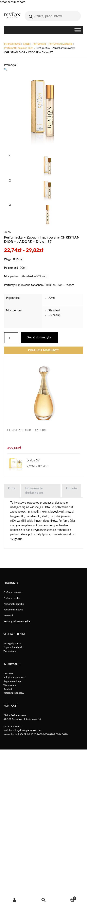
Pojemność (13, 298)
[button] (5, 69)
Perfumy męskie (11, 598)
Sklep (26, 43)
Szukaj (43, 900)
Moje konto (14, 900)
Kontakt (7, 689)
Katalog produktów (13, 693)
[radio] (64, 298)
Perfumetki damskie (13, 604)
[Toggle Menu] (77, 30)
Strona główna (12, 43)
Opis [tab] (12, 488)
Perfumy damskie (12, 592)
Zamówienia (9, 651)
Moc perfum (14, 310)
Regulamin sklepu (12, 681)
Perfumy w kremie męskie (16, 621)
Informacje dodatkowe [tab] (34, 490)
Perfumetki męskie (13, 609)
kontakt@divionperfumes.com (25, 730)
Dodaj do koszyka (39, 337)
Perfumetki (39, 43)
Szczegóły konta (12, 643)
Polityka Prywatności (14, 677)
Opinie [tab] (71, 488)
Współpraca (9, 685)
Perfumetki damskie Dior (18, 48)
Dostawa (8, 673)
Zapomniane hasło (13, 647)
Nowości (8, 615)
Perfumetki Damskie (60, 43)
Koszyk (66, 897)
